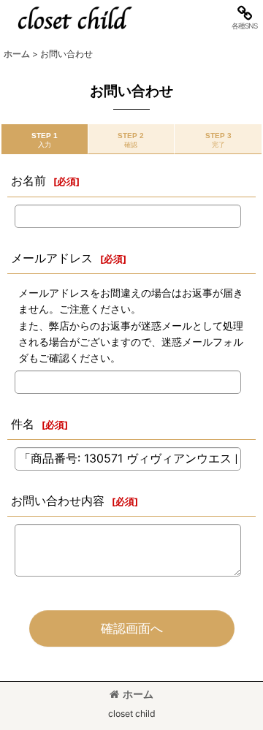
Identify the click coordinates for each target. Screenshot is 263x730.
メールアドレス (52, 258)
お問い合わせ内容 (57, 500)
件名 (22, 424)
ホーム (138, 694)
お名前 (28, 180)
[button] (244, 18)
